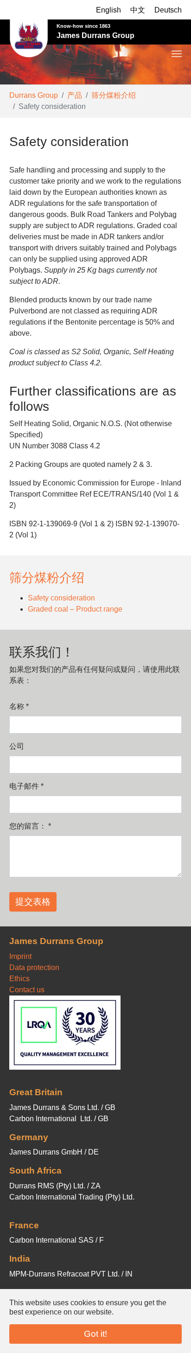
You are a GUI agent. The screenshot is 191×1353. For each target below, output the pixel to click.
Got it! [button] (95, 1334)
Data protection (34, 967)
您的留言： (30, 826)
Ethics (19, 979)
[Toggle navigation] (177, 27)
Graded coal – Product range (75, 609)
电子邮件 (26, 786)
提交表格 (33, 901)
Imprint (20, 956)
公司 (16, 746)
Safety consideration (61, 598)
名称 (19, 706)
